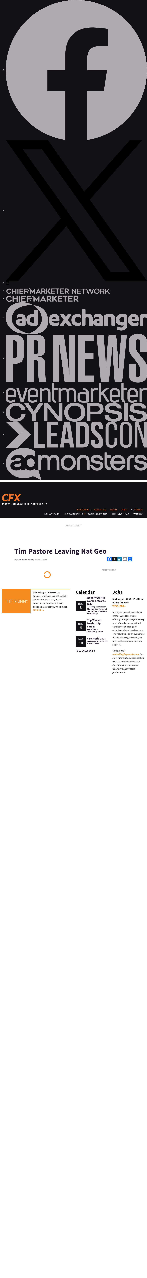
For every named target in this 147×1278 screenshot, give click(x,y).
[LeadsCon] (76, 434)
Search (138, 509)
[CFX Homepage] (12, 497)
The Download (120, 514)
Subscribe (83, 509)
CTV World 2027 (96, 638)
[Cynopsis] (76, 412)
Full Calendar (84, 650)
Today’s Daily (51, 514)
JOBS (124, 509)
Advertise (100, 509)
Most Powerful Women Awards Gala (96, 601)
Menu (139, 514)
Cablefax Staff (25, 559)
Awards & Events (98, 514)
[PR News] (76, 358)
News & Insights (73, 514)
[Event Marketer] (76, 392)
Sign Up (37, 610)
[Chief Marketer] (42, 298)
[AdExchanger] (76, 317)
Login (113, 509)
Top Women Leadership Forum (94, 623)
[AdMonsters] (76, 463)
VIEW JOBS (118, 606)
